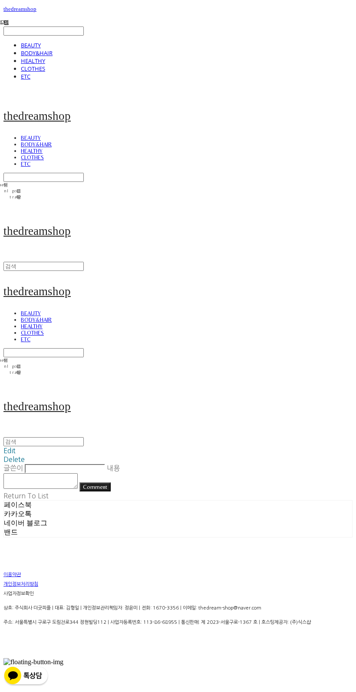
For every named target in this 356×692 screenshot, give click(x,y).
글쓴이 (13, 468)
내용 (113, 468)
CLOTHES (33, 68)
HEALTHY (33, 61)
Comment (95, 487)
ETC (25, 76)
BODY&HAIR (37, 53)
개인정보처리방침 (20, 584)
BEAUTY (31, 45)
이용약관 (12, 574)
